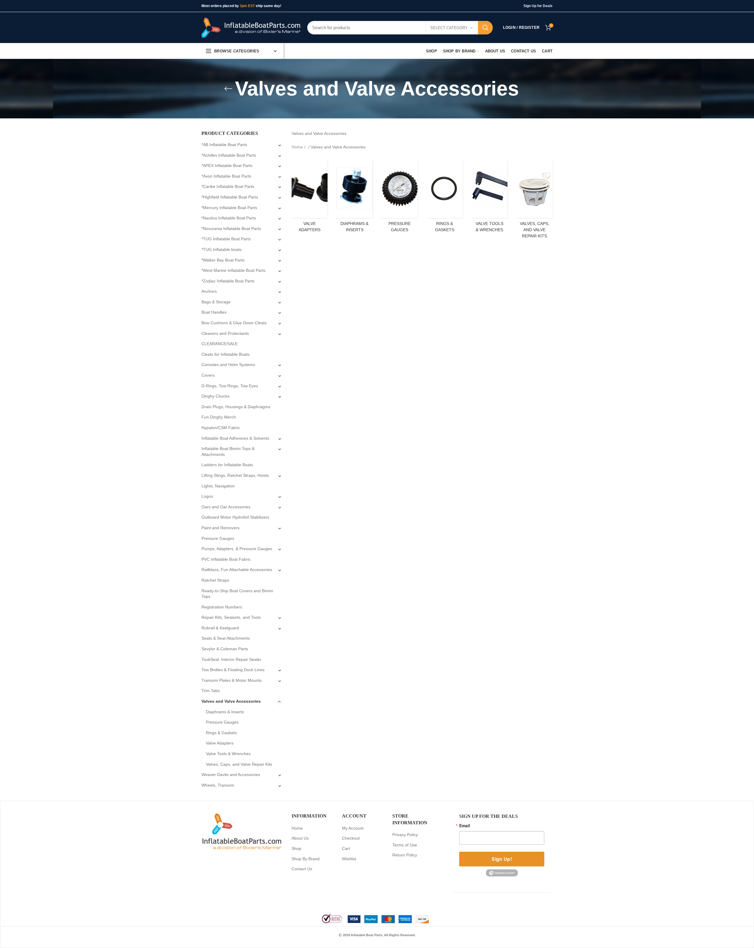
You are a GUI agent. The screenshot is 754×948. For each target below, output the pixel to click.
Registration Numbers (221, 607)
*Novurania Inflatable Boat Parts (231, 228)
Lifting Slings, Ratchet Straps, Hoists (235, 475)
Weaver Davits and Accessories (230, 774)
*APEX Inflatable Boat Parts (226, 165)
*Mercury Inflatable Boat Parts (229, 207)
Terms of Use (404, 845)
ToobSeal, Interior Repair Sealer (231, 659)
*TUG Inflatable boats (221, 249)
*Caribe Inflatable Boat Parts (227, 186)
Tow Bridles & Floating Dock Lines (232, 669)
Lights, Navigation (218, 486)
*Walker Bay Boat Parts (222, 260)
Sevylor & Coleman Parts (224, 648)
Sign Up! (502, 859)
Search (485, 27)
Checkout (351, 838)
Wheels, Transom (217, 785)
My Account (352, 828)
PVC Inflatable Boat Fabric (226, 559)
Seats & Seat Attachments (225, 638)
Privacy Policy (405, 834)
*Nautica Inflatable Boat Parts (228, 218)
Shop (296, 848)
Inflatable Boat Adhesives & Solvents (235, 438)
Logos (207, 496)
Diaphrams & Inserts (225, 711)
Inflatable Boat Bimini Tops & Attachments (227, 451)
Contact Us (302, 868)
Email (464, 825)
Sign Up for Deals (538, 6)
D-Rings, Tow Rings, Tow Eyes (229, 385)
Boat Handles (213, 312)
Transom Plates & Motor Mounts (231, 680)
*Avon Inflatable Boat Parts (226, 176)
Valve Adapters (220, 743)
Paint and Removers (220, 527)
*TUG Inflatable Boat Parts (226, 238)
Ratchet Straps (215, 580)
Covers (208, 375)
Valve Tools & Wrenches (228, 753)
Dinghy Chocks (215, 396)
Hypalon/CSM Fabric (220, 427)
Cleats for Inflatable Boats (225, 354)
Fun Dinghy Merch (218, 417)
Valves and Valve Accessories (231, 701)
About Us (300, 838)
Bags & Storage (216, 302)
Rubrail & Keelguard (220, 628)
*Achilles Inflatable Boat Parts (228, 155)
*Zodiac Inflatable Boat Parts (227, 281)
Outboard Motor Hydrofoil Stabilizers (235, 517)
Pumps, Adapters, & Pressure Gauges (236, 548)
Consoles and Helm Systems (228, 364)
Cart (346, 848)
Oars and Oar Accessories (225, 506)
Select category (449, 28)
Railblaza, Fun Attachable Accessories (236, 569)
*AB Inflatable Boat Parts (224, 144)
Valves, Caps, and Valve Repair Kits (239, 764)
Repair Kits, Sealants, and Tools (231, 617)
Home (297, 147)
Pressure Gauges (217, 538)
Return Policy (404, 855)
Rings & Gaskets (221, 732)
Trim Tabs (210, 690)
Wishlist (349, 858)
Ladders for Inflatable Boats (227, 464)
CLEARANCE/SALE (219, 343)
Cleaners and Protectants (225, 333)
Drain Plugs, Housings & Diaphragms (235, 406)
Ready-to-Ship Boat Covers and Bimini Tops (237, 593)
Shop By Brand (306, 858)
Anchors (209, 291)
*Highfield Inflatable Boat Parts (229, 197)
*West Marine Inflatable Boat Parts (233, 270)
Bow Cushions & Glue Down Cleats (234, 322)
